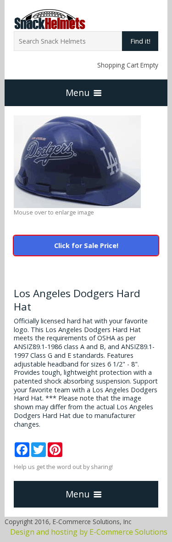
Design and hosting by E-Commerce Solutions (88, 532)
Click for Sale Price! (86, 245)
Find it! (140, 41)
